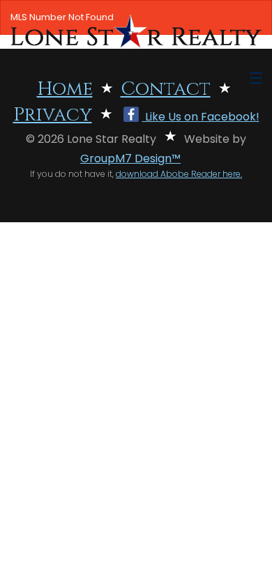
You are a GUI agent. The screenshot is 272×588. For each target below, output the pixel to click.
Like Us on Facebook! (200, 117)
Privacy (52, 114)
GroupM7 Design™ (130, 158)
